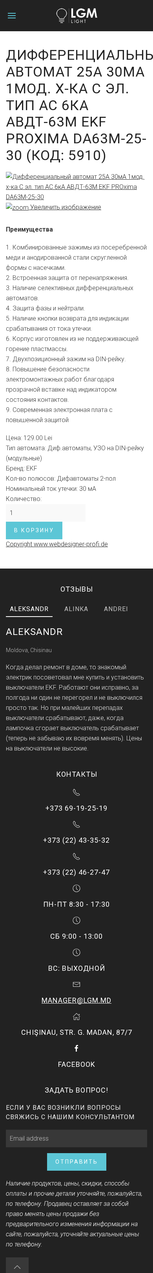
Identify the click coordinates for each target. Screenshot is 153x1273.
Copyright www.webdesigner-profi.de (57, 544)
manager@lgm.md (76, 1000)
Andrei (116, 609)
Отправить (76, 1162)
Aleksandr (29, 609)
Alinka (76, 609)
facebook (76, 1064)
